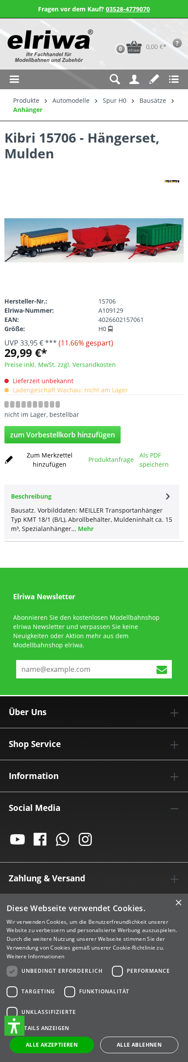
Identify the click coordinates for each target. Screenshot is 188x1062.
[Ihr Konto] (134, 79)
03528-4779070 (128, 9)
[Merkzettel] (154, 79)
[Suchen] (114, 79)
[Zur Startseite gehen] (49, 46)
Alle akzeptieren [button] (52, 1044)
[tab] (91, 512)
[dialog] (94, 978)
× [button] (178, 903)
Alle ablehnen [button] (139, 1044)
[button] (14, 1026)
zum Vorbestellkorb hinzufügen (62, 435)
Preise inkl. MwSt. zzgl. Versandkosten (60, 364)
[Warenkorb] (111, 33)
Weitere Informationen (35, 956)
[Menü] (14, 79)
